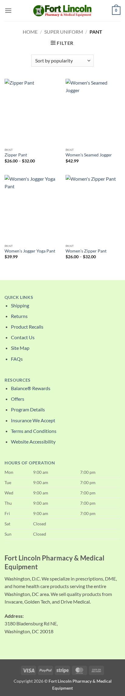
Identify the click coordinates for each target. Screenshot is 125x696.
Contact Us (23, 337)
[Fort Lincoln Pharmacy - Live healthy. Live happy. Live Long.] (62, 10)
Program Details (28, 409)
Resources (18, 380)
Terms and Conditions (33, 431)
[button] (8, 10)
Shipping (20, 305)
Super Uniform (63, 32)
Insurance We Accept (33, 420)
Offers (17, 399)
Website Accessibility (33, 441)
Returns (19, 316)
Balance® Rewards (30, 388)
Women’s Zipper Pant (86, 251)
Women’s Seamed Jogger (89, 154)
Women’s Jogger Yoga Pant (30, 251)
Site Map (20, 348)
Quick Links (19, 297)
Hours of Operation (30, 462)
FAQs (17, 359)
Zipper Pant (16, 154)
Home (30, 32)
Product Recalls (27, 327)
